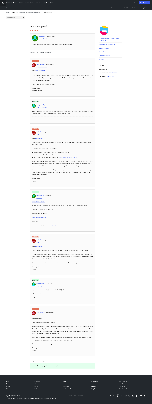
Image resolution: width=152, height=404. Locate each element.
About (8, 381)
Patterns (37, 389)
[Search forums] (23, 17)
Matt (121, 384)
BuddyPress (123, 389)
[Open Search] (135, 3)
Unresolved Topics (104, 55)
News (7, 384)
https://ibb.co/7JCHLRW (39, 217)
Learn (64, 381)
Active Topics (103, 52)
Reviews (101, 59)
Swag (93, 389)
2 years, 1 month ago (44, 38)
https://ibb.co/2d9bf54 (38, 202)
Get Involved (94, 381)
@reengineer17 (40, 71)
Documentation (67, 384)
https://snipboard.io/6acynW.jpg (68, 157)
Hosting (8, 386)
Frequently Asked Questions (107, 44)
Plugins (36, 386)
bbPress (122, 386)
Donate (93, 386)
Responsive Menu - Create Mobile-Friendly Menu (29, 12)
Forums (8, 8)
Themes (37, 384)
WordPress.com (124, 381)
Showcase (37, 381)
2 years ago (39, 134)
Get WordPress (144, 2)
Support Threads (104, 48)
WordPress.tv (67, 389)
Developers (66, 386)
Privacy (8, 389)
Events (92, 384)
